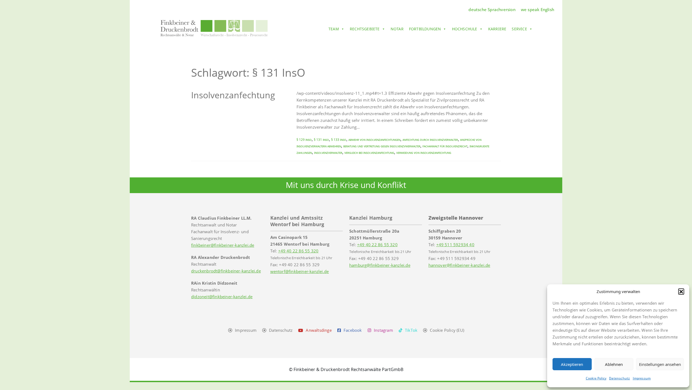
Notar (397, 28)
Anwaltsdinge (318, 330)
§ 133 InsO (338, 139)
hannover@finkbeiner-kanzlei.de (459, 265)
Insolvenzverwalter (328, 152)
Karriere (497, 28)
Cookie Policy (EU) (447, 330)
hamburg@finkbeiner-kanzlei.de (379, 265)
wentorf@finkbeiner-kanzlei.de (299, 271)
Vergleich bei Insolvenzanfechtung (369, 152)
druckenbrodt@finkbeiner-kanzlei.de (226, 271)
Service (519, 28)
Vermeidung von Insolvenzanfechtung (423, 152)
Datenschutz (619, 378)
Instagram (383, 330)
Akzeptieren (572, 364)
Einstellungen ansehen (660, 364)
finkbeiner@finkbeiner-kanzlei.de (222, 245)
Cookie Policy (596, 378)
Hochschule (464, 28)
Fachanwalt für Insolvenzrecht (444, 146)
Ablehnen (614, 364)
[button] (681, 291)
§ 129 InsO (304, 139)
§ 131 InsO (321, 139)
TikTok (411, 330)
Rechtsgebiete (365, 28)
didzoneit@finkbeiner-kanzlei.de (221, 296)
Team (333, 28)
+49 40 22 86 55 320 (298, 250)
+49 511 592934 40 (455, 244)
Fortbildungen (425, 28)
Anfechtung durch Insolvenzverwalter (430, 139)
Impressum (642, 378)
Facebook (353, 330)
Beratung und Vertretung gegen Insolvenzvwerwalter (381, 146)
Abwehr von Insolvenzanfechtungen (374, 139)
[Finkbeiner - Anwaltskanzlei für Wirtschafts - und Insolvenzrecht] (214, 28)
